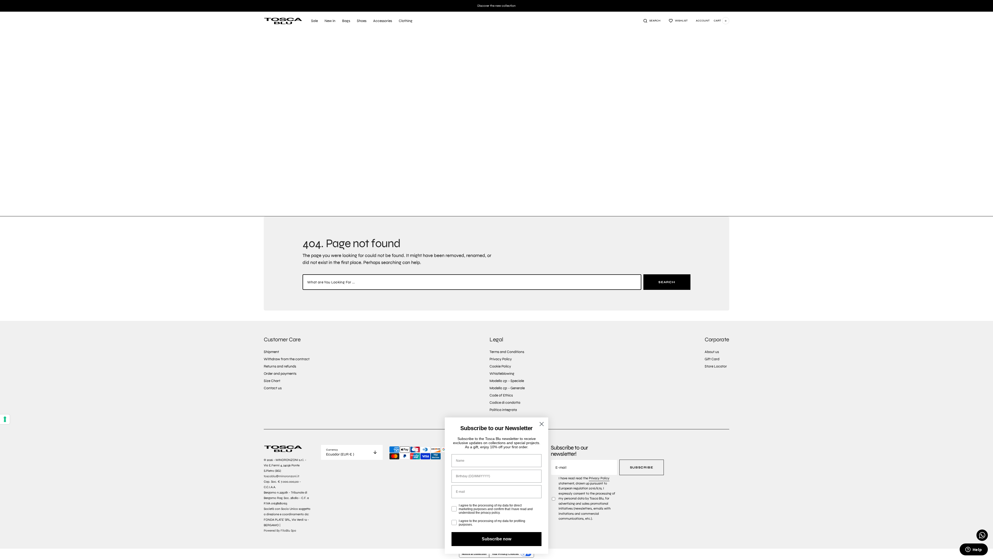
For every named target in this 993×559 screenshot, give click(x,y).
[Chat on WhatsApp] (982, 535)
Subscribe (641, 467)
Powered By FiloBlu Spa (280, 530)
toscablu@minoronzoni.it (281, 476)
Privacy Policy (599, 478)
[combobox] (472, 282)
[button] (651, 20)
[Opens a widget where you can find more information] (973, 549)
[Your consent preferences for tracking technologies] (5, 419)
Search (666, 282)
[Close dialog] (541, 424)
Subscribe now (496, 539)
